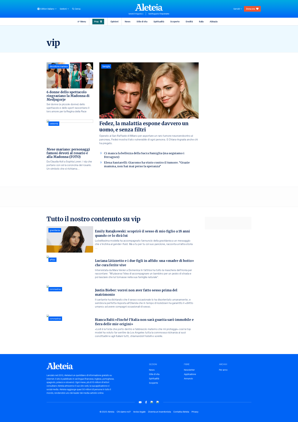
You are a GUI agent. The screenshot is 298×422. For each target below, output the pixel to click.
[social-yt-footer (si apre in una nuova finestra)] (140, 402)
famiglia (106, 66)
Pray (96, 21)
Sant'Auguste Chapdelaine (158, 14)
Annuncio (188, 378)
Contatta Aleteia (181, 411)
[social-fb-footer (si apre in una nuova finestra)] (146, 402)
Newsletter (189, 369)
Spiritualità (159, 21)
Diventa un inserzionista (159, 411)
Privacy (195, 411)
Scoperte (175, 21)
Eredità (189, 21)
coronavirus (55, 289)
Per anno (223, 369)
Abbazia (213, 21)
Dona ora (250, 8)
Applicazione (190, 374)
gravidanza (55, 230)
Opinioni (114, 21)
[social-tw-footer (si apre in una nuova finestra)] (152, 402)
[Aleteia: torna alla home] (149, 7)
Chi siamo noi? (124, 411)
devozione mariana (59, 66)
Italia (201, 21)
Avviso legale (139, 411)
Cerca (77, 8)
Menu (83, 21)
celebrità (54, 123)
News (127, 21)
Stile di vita (142, 21)
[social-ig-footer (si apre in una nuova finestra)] (157, 402)
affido (52, 259)
